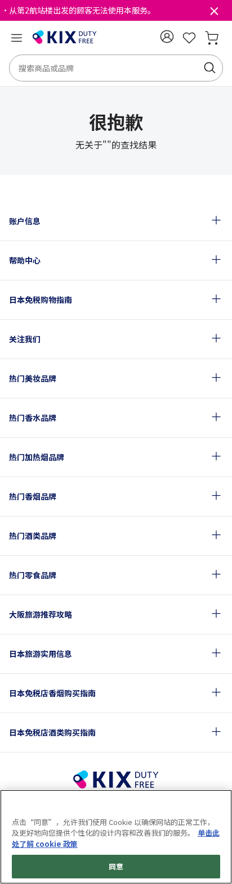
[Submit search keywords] (209, 68)
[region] (116, 837)
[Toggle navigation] (16, 37)
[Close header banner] (214, 13)
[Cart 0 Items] (211, 37)
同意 (116, 866)
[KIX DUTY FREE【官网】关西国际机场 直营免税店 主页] (65, 37)
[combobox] (116, 68)
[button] (166, 36)
